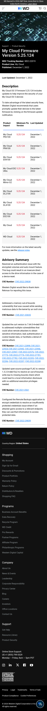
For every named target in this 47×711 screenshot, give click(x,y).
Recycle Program (10, 522)
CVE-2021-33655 (23, 315)
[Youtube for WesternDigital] (31, 665)
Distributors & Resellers (12, 491)
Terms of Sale (35, 690)
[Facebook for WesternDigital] (24, 665)
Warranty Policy (9, 481)
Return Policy (8, 486)
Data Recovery (8, 517)
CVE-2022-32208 (33, 361)
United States (22, 443)
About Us (6, 568)
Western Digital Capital (12, 552)
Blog (4, 594)
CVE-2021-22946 (32, 349)
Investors (6, 604)
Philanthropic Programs (13, 547)
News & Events (9, 573)
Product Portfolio (10, 476)
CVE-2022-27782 (9, 358)
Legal (13, 690)
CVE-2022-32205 (26, 358)
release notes (23, 250)
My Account (7, 460)
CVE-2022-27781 (33, 355)
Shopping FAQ (8, 496)
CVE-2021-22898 (22, 346)
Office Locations (9, 609)
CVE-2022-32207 (16, 361)
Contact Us (7, 614)
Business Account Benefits (14, 512)
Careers (5, 599)
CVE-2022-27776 (16, 355)
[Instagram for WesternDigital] (3, 665)
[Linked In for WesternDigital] (10, 665)
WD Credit (6, 527)
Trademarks (22, 690)
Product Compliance (10, 696)
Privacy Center (8, 588)
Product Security (18, 46)
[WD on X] (17, 665)
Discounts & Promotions (13, 471)
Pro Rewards (8, 532)
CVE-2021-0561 (22, 390)
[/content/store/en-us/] (23, 8)
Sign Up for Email (10, 465)
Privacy (5, 690)
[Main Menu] (3, 8)
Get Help (6, 630)
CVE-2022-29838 (23, 281)
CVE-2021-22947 (9, 352)
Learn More (32, 4)
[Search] (45, 8)
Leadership (7, 578)
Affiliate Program (10, 542)
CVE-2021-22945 (16, 349)
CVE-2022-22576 (26, 352)
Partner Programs (10, 537)
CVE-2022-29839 (23, 421)
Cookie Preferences (28, 696)
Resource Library (9, 635)
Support (5, 46)
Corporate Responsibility (13, 583)
